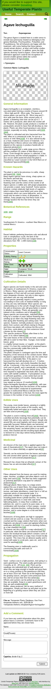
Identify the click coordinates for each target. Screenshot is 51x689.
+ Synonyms (9, 63)
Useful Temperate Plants (22, 9)
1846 (10, 202)
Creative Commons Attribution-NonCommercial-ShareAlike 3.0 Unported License (29, 685)
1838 (43, 130)
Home (8, 14)
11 (24, 331)
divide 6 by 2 (13, 656)
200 (38, 312)
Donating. (26, 5)
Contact (31, 14)
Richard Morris (34, 683)
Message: (8, 640)
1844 (6, 132)
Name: (6, 627)
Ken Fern (34, 681)
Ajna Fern (15, 683)
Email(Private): (10, 633)
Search (20, 14)
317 (19, 147)
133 (23, 565)
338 (27, 162)
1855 (26, 59)
